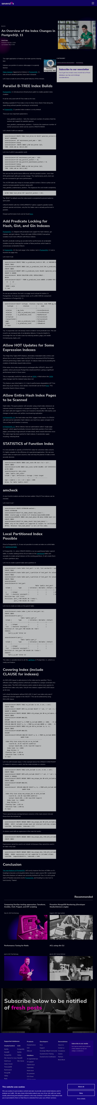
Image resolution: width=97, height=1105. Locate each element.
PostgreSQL (33, 72)
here (31, 214)
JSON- (34, 377)
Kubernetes (30, 1068)
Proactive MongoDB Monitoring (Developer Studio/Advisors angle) (67, 905)
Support (42, 1048)
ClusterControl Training (47, 1054)
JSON (51, 377)
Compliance (61, 1051)
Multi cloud (30, 1070)
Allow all (81, 1087)
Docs (41, 1045)
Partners (60, 1057)
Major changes (8, 72)
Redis (5, 1079)
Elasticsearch (8, 1070)
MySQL (6, 1049)
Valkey (6, 1076)
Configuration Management (65, 62)
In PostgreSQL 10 (9, 418)
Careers (60, 1054)
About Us (61, 1045)
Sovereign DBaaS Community (48, 1051)
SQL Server (20, 1061)
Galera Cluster (8, 1064)
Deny (81, 1093)
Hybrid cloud (30, 1065)
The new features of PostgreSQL (14, 871)
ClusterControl (31, 1045)
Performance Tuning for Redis (16, 945)
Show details (81, 1099)
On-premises (31, 1073)
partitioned (40, 554)
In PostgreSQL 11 (9, 427)
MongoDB (7, 1073)
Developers (44, 1042)
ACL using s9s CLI (57, 945)
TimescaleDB (8, 1067)
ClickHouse (7, 1061)
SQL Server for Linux (10, 1058)
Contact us (61, 1048)
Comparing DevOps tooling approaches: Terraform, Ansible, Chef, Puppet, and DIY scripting (25, 905)
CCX (28, 1048)
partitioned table (11, 547)
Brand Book (61, 1060)
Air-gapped (30, 1062)
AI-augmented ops (32, 1059)
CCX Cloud (30, 1076)
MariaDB (6, 1052)
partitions (31, 660)
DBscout (29, 1051)
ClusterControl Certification (48, 1057)
